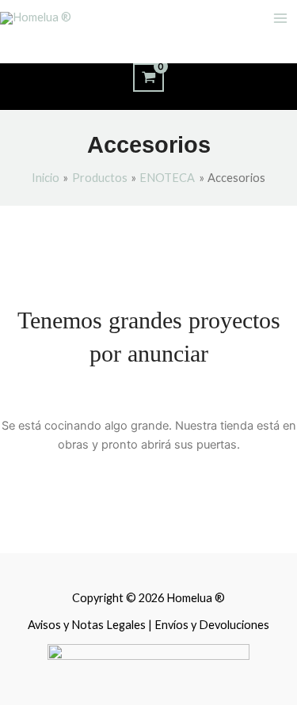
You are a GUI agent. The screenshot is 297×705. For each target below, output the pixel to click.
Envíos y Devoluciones (211, 624)
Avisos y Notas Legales (88, 624)
